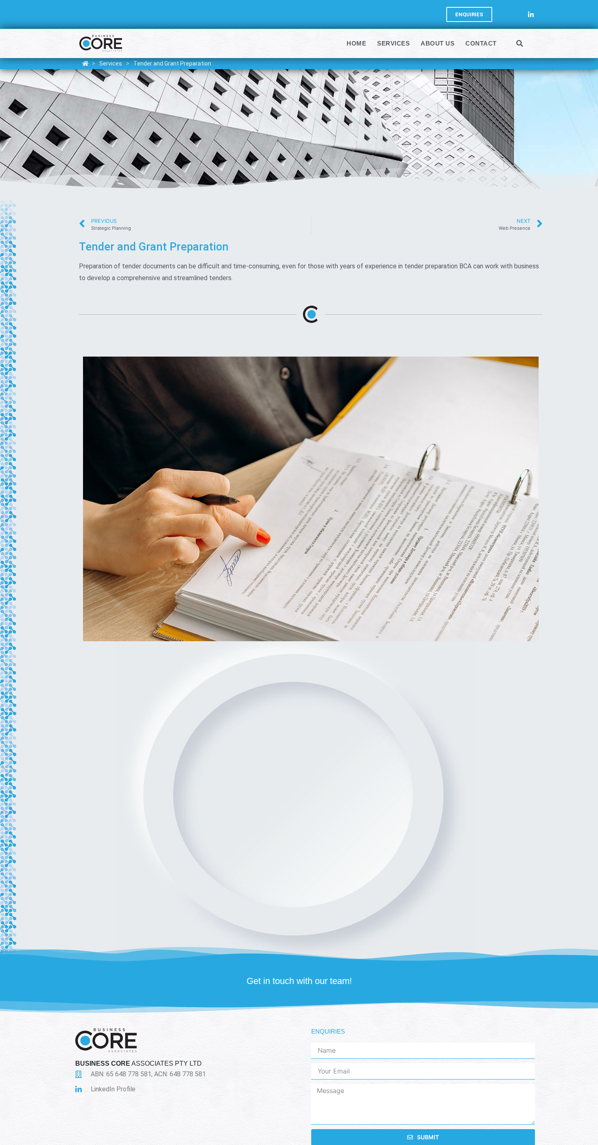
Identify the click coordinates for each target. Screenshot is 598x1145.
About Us (437, 43)
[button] (520, 43)
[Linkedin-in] (531, 14)
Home (356, 43)
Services (393, 43)
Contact (481, 43)
